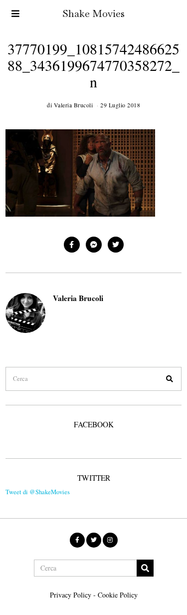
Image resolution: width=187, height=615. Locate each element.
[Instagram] (110, 540)
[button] (170, 379)
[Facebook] (72, 245)
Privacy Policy (70, 595)
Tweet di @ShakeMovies (37, 492)
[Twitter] (116, 245)
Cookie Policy (118, 595)
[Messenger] (94, 245)
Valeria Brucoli (78, 298)
